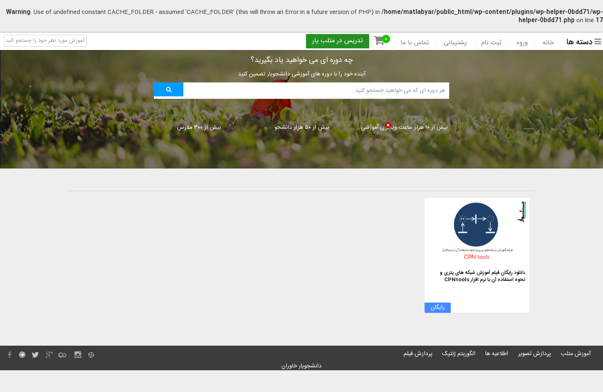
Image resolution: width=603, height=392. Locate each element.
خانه (548, 43)
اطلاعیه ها (496, 354)
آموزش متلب (576, 354)
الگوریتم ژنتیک (458, 354)
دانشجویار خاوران (301, 366)
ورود (522, 43)
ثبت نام (491, 43)
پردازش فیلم (418, 354)
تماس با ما (414, 43)
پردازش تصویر (534, 354)
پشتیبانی (455, 43)
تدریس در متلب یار (337, 41)
